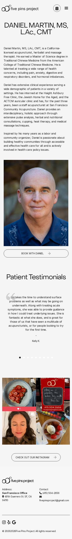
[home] (19, 8)
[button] (66, 8)
